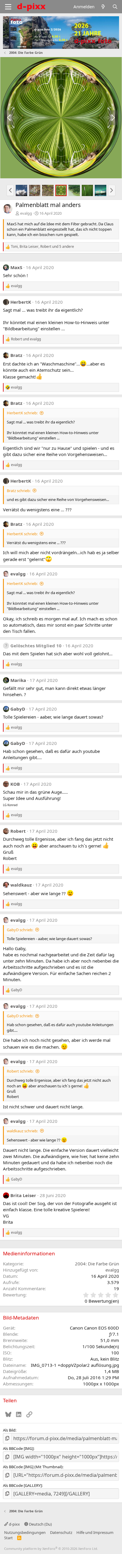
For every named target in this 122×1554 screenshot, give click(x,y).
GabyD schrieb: (20, 929)
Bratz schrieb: (18, 490)
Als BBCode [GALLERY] (22, 1485)
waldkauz (21, 885)
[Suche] (115, 6)
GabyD (17, 709)
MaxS (16, 267)
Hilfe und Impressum (94, 1532)
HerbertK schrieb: (22, 412)
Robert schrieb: (20, 1071)
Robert (18, 831)
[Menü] (8, 7)
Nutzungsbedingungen (25, 1532)
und (26, 339)
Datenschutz (61, 1532)
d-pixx (14, 1524)
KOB (15, 784)
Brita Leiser (23, 1195)
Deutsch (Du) (40, 1524)
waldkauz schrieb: (22, 1130)
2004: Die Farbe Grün (97, 1264)
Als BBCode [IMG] (18, 1448)
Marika (18, 680)
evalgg (26, 213)
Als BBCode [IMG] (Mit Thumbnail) (32, 1466)
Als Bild (9, 1430)
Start (8, 1537)
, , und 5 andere (42, 246)
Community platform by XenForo (51, 1548)
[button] (10, 190)
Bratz (16, 355)
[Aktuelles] (103, 6)
